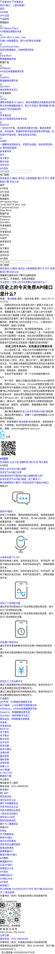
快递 (52, 178)
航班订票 (4, 181)
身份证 (21, 178)
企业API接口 (6, 864)
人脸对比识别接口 (9, 813)
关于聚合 (4, 158)
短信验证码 (5, 796)
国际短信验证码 (8, 820)
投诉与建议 (5, 749)
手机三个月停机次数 (10, 603)
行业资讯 (4, 282)
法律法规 (4, 752)
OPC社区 (4, 15)
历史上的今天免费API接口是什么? (29, 282)
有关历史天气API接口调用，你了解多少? (20, 479)
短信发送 (4, 178)
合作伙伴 (4, 165)
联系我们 (4, 789)
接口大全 (33, 462)
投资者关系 (5, 151)
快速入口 (4, 766)
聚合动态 (4, 161)
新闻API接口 (6, 837)
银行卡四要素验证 (9, 803)
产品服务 (4, 698)
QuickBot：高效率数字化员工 (15, 715)
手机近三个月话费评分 (11, 681)
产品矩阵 (4, 19)
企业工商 (14, 462)
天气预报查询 (7, 834)
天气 (47, 178)
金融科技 (23, 462)
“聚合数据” (23, 421)
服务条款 (4, 756)
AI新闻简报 (31, 178)
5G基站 (13, 178)
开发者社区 (5, 725)
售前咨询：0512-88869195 (14, 938)
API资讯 (4, 882)
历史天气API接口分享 (11, 472)
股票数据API (6, 851)
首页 (2, 8)
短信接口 (4, 885)
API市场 (4, 12)
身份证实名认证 (8, 799)
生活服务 (4, 462)
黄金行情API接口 (8, 854)
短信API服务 (6, 511)
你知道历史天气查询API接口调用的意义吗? (21, 475)
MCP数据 (5, 769)
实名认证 (14, 181)
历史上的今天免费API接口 (33, 411)
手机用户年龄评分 (9, 642)
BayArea (4, 728)
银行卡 (40, 178)
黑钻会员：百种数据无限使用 (14, 718)
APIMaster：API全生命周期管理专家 (18, 708)
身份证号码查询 (8, 841)
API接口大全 (6, 878)
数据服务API (6, 861)
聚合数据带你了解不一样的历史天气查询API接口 (24, 482)
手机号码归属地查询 (10, 844)
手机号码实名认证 (9, 806)
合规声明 (4, 762)
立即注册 (4, 935)
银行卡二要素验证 (9, 823)
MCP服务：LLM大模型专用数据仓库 (18, 705)
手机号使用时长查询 (10, 810)
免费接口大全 (7, 868)
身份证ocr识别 (7, 817)
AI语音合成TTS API (10, 557)
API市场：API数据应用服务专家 (16, 701)
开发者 (3, 722)
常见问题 (4, 745)
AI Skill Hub (6, 772)
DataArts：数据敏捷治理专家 (15, 712)
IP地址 (3, 830)
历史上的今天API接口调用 (13, 468)
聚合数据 (11, 298)
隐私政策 (4, 759)
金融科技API (6, 875)
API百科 (4, 168)
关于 (2, 154)
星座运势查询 (7, 847)
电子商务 (43, 462)
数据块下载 (5, 776)
